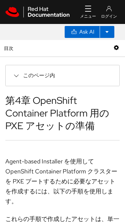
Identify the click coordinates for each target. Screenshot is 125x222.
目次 (9, 48)
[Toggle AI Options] (107, 32)
